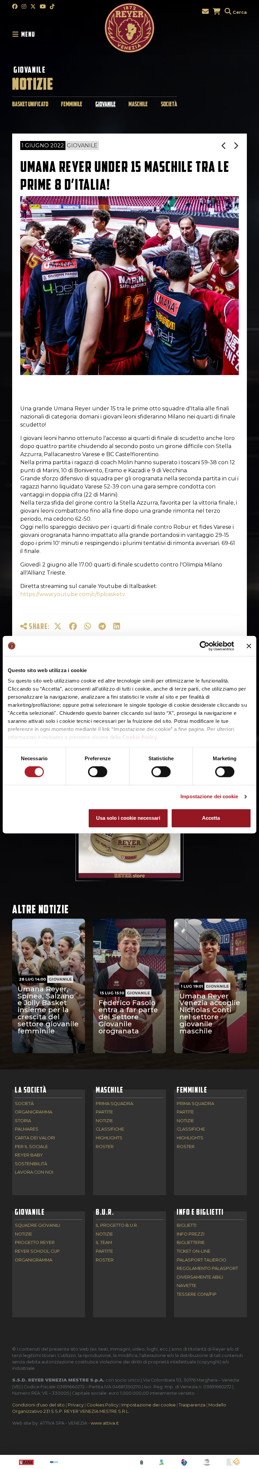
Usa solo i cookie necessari (128, 818)
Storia (23, 1121)
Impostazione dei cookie (209, 797)
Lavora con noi (34, 1172)
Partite (104, 1112)
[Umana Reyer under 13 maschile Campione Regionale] (224, 146)
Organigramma (33, 1112)
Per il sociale (31, 1147)
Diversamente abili (200, 1277)
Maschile (138, 104)
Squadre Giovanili (37, 1225)
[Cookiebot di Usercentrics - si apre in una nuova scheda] (204, 646)
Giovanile (29, 70)
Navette (186, 1286)
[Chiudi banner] (249, 646)
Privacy (76, 1404)
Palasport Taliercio (201, 1260)
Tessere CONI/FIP (197, 1294)
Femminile (71, 104)
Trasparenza (192, 1404)
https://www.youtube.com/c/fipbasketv (72, 594)
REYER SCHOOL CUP (37, 1251)
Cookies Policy (102, 1404)
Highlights (109, 1138)
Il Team (104, 1243)
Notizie (104, 1121)
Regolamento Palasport (207, 1268)
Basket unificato (30, 104)
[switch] (97, 772)
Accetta (211, 818)
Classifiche (110, 1129)
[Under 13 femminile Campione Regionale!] (236, 146)
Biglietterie (191, 1243)
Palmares (26, 1129)
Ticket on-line (193, 1251)
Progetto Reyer (35, 1243)
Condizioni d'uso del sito (38, 1404)
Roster (105, 1147)
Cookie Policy (139, 737)
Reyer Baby (29, 1155)
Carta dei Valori (35, 1138)
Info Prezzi (190, 1234)
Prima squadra (114, 1104)
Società (169, 104)
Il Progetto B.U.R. (117, 1225)
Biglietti (186, 1225)
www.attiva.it (105, 1423)
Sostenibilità (31, 1164)
